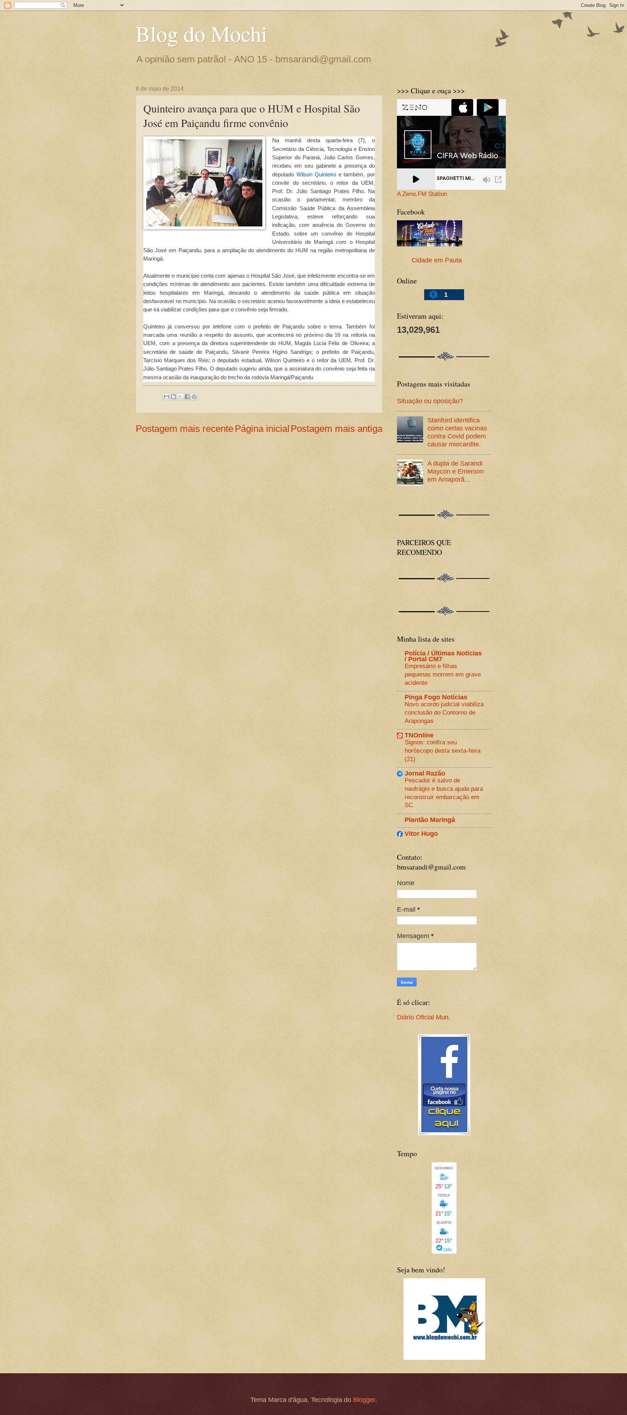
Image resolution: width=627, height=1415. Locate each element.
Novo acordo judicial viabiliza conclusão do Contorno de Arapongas (444, 712)
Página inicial (262, 429)
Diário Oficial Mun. (423, 1017)
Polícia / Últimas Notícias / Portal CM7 (443, 656)
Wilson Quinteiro (316, 174)
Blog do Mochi (201, 33)
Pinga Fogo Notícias (436, 697)
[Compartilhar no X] (180, 396)
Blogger (364, 1399)
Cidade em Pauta (436, 260)
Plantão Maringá (430, 819)
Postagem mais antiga (336, 429)
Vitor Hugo (421, 833)
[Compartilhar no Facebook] (187, 396)
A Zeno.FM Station (422, 194)
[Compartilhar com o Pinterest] (194, 396)
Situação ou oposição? (430, 401)
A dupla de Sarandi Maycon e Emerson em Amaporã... (455, 471)
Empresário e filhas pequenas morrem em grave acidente (443, 674)
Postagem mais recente (184, 429)
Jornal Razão (425, 773)
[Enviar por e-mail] (166, 396)
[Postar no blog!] (173, 396)
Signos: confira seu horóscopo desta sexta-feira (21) (442, 750)
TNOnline (419, 735)
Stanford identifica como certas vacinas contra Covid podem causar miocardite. (457, 432)
